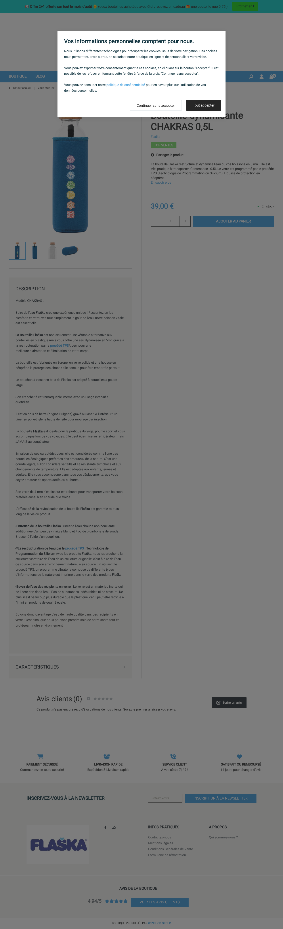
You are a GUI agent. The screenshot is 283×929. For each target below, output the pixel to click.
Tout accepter (203, 105)
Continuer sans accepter (156, 105)
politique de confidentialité (126, 85)
